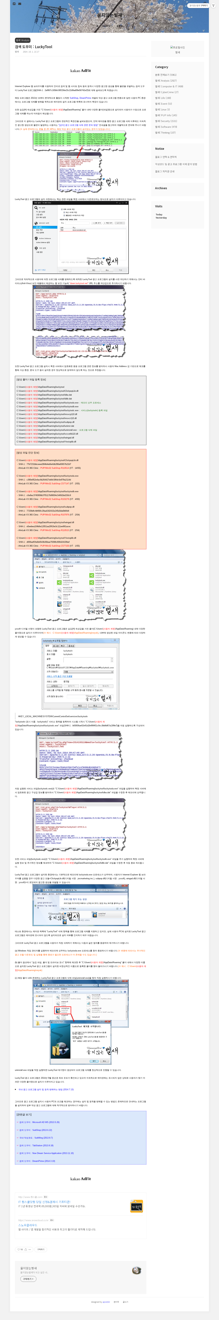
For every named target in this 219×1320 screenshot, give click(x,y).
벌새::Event (163, 103)
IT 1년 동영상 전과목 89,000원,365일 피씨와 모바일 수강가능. (52, 1206)
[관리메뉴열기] (213, 5)
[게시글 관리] (30, 1249)
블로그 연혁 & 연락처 (166, 157)
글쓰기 (125, 1301)
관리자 (116, 1301)
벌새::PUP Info (166, 115)
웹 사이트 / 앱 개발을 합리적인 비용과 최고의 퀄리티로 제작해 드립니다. (57, 1229)
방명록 (120, 26)
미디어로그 (107, 26)
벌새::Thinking (165, 132)
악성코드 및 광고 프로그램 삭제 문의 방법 (176, 164)
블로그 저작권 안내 (164, 171)
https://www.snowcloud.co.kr (33, 1220)
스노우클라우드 (27, 1225)
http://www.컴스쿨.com (30, 1197)
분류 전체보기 (166, 74)
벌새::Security (166, 121)
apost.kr (106, 1301)
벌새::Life (163, 97)
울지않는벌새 (109, 15)
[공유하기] (26, 1249)
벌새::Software (166, 126)
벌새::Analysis (166, 80)
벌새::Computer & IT (169, 86)
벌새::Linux (162, 109)
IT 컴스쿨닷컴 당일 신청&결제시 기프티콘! (44, 1202)
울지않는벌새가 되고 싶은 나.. (34, 1272)
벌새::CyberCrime (167, 92)
